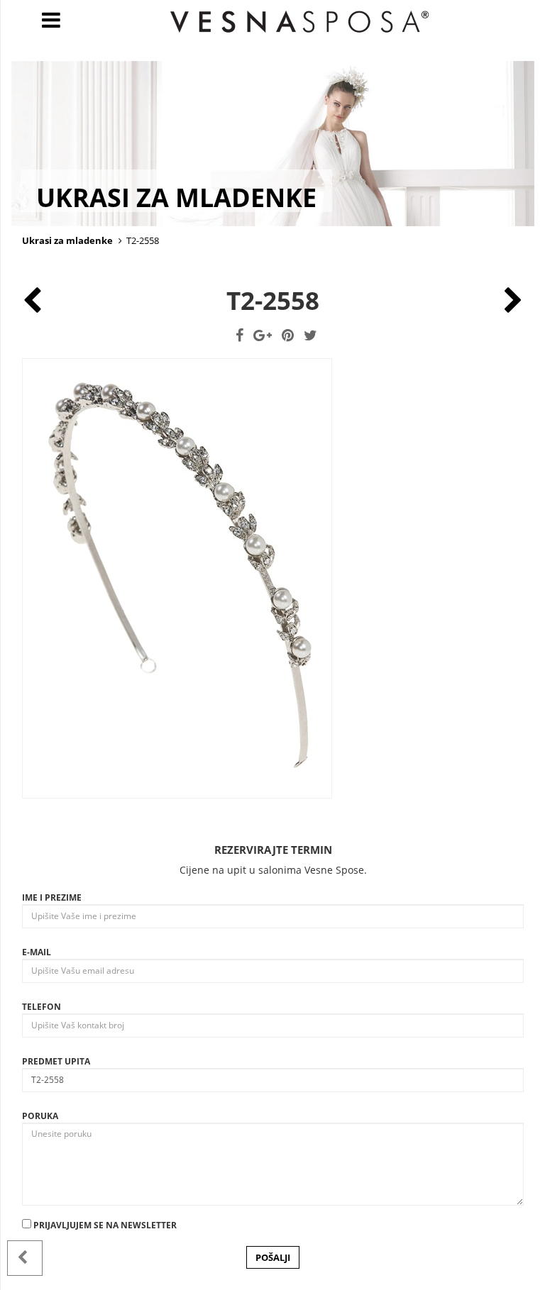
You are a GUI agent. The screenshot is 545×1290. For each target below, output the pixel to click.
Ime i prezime (52, 897)
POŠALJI (272, 1257)
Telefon (41, 1007)
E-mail (36, 952)
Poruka (40, 1116)
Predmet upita (56, 1061)
